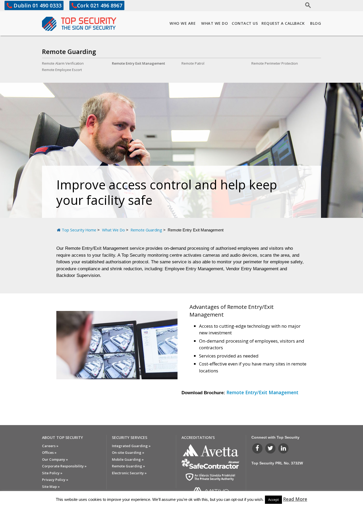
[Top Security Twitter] (270, 448)
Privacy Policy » (55, 479)
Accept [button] (273, 499)
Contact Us (245, 23)
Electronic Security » (129, 473)
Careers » (50, 445)
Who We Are (183, 23)
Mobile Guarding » (128, 459)
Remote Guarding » (128, 466)
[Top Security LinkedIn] (283, 448)
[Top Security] (79, 24)
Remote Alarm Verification (63, 63)
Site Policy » (52, 473)
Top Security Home (79, 229)
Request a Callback (283, 23)
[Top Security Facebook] (257, 448)
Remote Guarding (69, 51)
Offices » (49, 452)
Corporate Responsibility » (64, 466)
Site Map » (51, 486)
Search (291, 4)
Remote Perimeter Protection (274, 63)
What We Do (214, 23)
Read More (295, 499)
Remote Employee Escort (62, 69)
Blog (315, 23)
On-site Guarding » (128, 452)
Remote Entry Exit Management (138, 63)
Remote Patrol (193, 63)
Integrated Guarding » (131, 445)
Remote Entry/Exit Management (262, 392)
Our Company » (55, 459)
